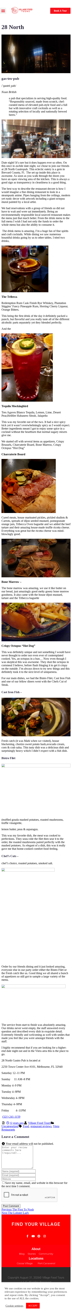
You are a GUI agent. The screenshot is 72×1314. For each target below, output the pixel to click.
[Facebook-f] (27, 1236)
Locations (36, 1258)
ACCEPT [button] (32, 1305)
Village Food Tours (39, 1123)
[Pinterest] (38, 1236)
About (36, 1249)
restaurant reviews (41, 1126)
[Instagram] (44, 1236)
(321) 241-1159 (11, 1116)
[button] (3, 11)
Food (26, 1126)
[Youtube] (33, 1236)
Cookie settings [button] (14, 1305)
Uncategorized (9, 1126)
